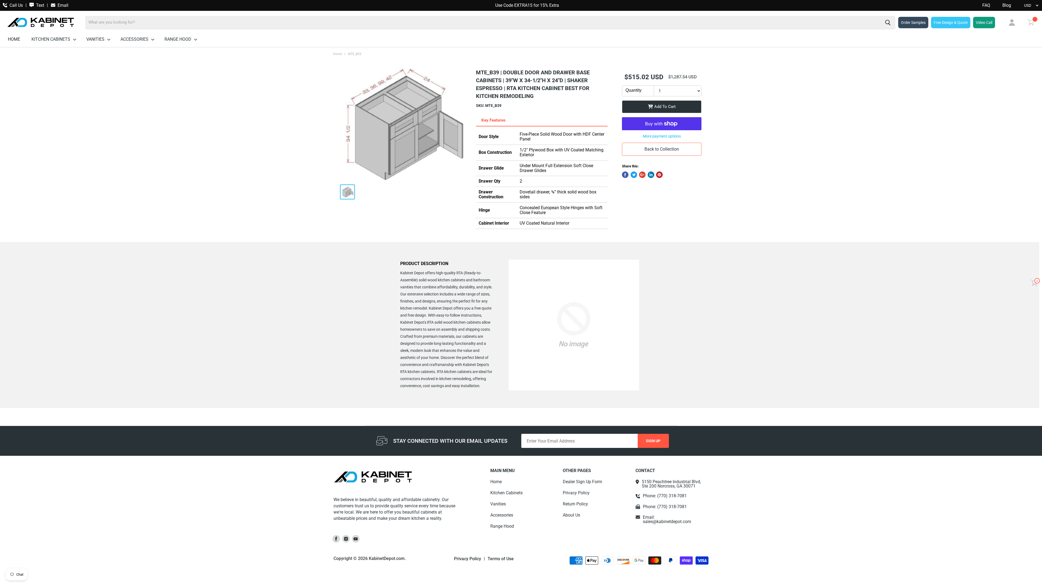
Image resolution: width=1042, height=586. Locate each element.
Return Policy (575, 504)
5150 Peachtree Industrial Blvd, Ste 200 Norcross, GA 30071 (671, 484)
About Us (571, 515)
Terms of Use (501, 559)
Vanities (96, 39)
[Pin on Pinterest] (659, 174)
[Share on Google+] (642, 174)
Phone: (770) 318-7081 (665, 496)
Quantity (633, 90)
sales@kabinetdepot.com (667, 521)
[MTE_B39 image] (404, 124)
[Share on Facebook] (625, 174)
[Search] (888, 22)
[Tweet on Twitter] (634, 174)
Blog (1006, 5)
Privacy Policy (576, 492)
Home (14, 39)
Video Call (984, 22)
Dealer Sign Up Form (582, 481)
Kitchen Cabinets (51, 39)
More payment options (662, 136)
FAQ (986, 5)
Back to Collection (661, 149)
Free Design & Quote (951, 22)
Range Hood (178, 39)
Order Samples (913, 22)
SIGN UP (653, 441)
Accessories (135, 39)
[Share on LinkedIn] (651, 174)
